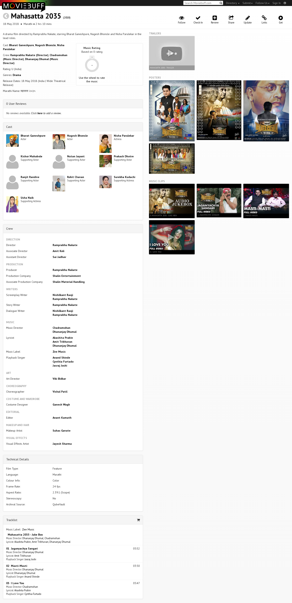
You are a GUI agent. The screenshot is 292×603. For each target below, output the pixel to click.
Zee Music (59, 351)
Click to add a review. (46, 113)
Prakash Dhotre (124, 156)
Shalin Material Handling (69, 282)
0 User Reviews (16, 104)
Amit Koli (58, 251)
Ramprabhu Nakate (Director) (29, 55)
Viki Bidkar (59, 378)
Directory (232, 3)
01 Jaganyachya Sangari (22, 548)
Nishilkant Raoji (63, 295)
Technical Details (17, 459)
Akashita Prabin (63, 337)
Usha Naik (27, 197)
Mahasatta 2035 (36, 15)
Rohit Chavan (75, 177)
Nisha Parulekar (124, 135)
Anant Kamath (62, 417)
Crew (9, 229)
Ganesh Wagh (61, 404)
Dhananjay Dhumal (64, 332)
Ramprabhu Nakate (65, 245)
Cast (9, 127)
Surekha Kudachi (124, 177)
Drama (17, 75)
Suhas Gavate (62, 430)
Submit (247, 3)
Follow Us (262, 3)
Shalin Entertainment (67, 276)
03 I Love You (15, 583)
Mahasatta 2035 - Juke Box (24, 534)
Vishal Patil (60, 391)
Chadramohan (61, 328)
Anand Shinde (61, 357)
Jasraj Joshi (60, 365)
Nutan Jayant (76, 156)
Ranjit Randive (30, 177)
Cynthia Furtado (63, 361)
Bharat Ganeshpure (21, 45)
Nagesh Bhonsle (45, 45)
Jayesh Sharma (62, 443)
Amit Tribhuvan (62, 341)
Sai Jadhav (59, 257)
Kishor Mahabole (31, 156)
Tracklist (11, 520)
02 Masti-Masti (16, 566)
